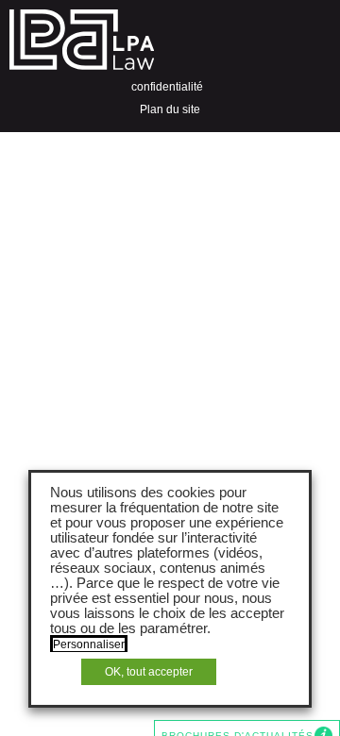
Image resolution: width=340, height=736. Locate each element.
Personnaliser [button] (89, 644)
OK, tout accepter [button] (149, 671)
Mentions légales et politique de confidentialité (172, 75)
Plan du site (170, 109)
